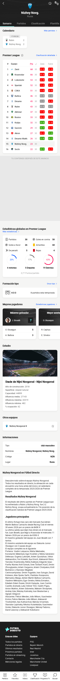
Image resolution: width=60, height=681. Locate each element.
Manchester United (38, 661)
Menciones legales (13, 661)
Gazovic (18, 128)
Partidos (21, 23)
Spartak (18, 85)
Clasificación (38, 23)
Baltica (18, 96)
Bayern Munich (36, 645)
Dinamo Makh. (21, 138)
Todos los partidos (13, 641)
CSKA (17, 90)
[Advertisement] (30, 191)
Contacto (9, 658)
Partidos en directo (13, 645)
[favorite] (50, 3)
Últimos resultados (13, 648)
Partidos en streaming (15, 655)
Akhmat (18, 112)
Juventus (34, 655)
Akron (17, 133)
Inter (32, 651)
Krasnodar (19, 74)
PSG (32, 641)
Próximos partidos (13, 651)
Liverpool (34, 665)
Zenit (17, 69)
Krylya (17, 122)
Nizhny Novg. (21, 143)
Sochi (17, 149)
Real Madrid (35, 648)
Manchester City (37, 658)
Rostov (18, 117)
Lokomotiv (19, 80)
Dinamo (18, 101)
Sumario (7, 23)
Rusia (52, 462)
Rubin (17, 106)
